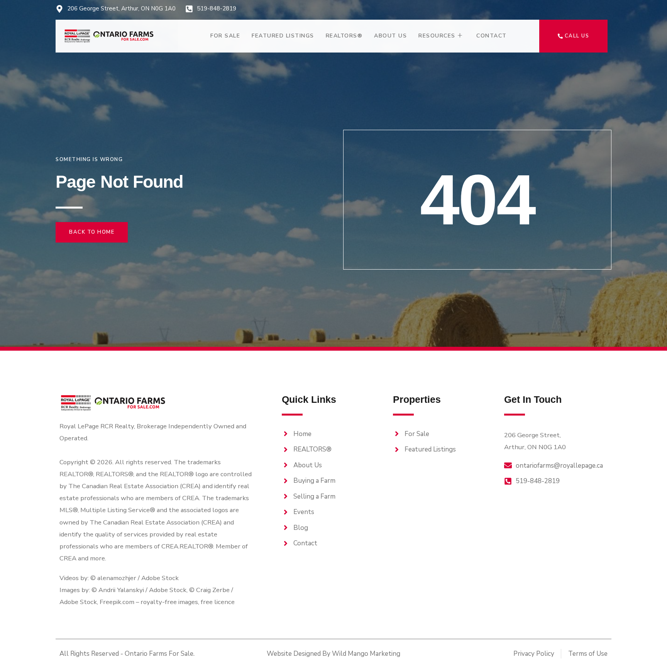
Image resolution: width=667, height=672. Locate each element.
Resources (436, 35)
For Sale (225, 35)
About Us (390, 35)
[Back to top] (647, 652)
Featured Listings (283, 35)
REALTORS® (344, 35)
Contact (491, 35)
